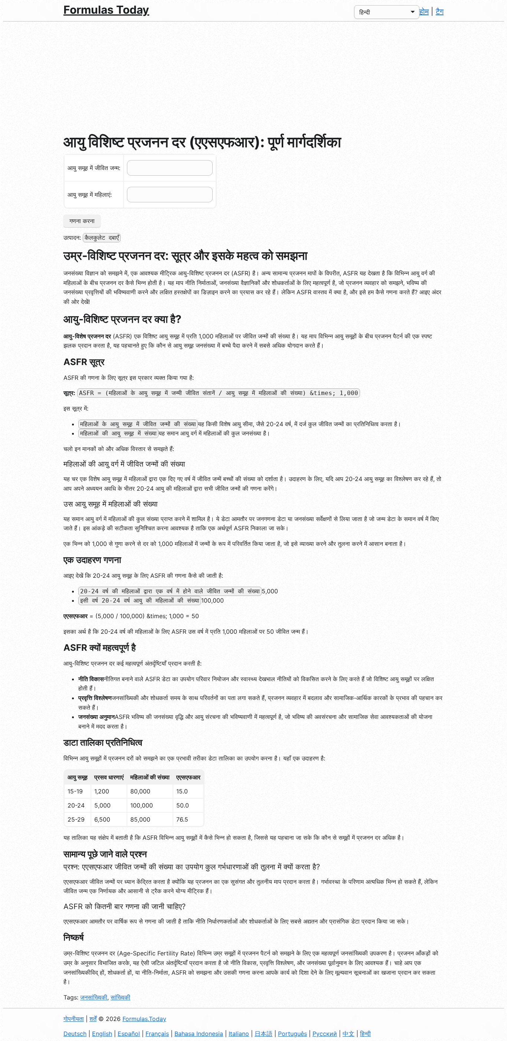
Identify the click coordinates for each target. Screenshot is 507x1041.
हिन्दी (365, 1033)
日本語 (263, 1033)
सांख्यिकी (120, 997)
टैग (440, 11)
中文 (348, 1033)
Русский (325, 1033)
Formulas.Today (144, 1018)
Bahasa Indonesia (198, 1033)
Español (129, 1033)
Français (157, 1033)
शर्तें (93, 1018)
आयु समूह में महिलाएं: (90, 194)
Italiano (239, 1033)
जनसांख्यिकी (93, 997)
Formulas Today (106, 9)
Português (292, 1033)
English (102, 1033)
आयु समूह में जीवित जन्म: (94, 168)
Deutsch (74, 1033)
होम (424, 11)
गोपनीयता (73, 1018)
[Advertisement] (253, 77)
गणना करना (82, 221)
